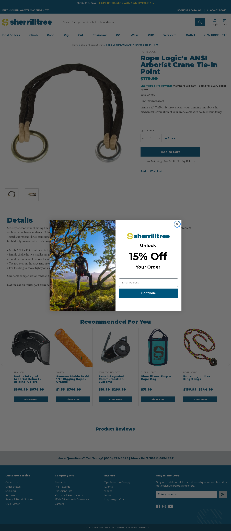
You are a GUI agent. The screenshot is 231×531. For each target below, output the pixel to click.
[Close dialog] (177, 224)
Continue (148, 293)
